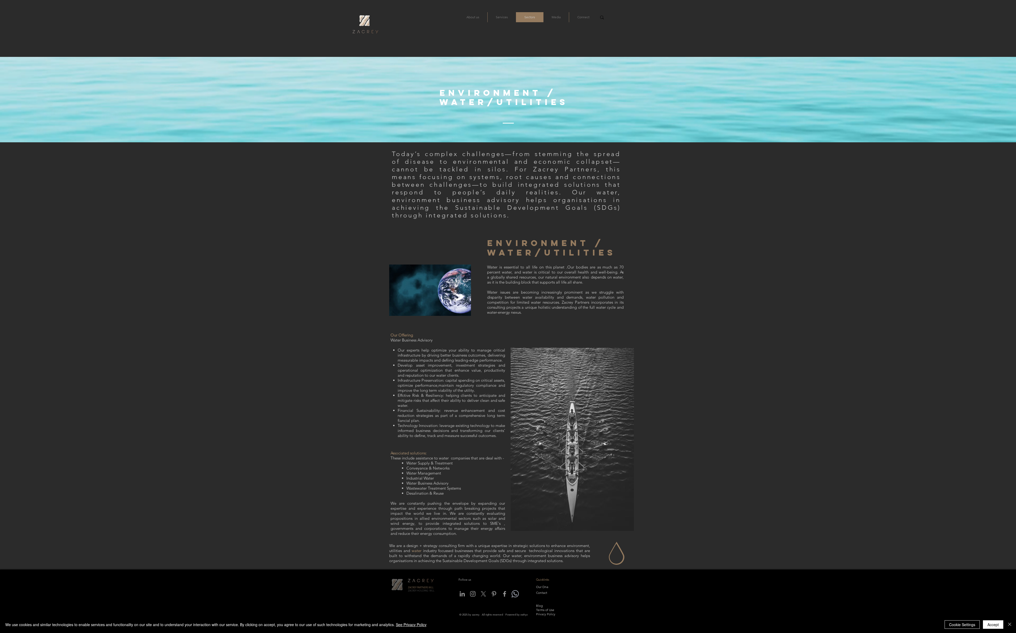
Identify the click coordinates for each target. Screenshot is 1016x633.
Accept (993, 624)
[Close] (1009, 624)
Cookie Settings (962, 624)
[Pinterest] (494, 594)
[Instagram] (473, 594)
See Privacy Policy (411, 624)
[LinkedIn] (462, 594)
